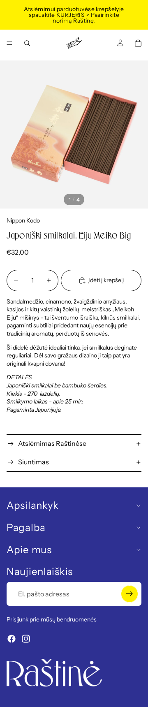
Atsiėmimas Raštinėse (52, 443)
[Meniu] (9, 43)
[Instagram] (26, 639)
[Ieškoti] (27, 43)
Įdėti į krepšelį (106, 280)
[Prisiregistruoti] (129, 594)
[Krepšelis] (138, 43)
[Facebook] (11, 639)
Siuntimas (33, 462)
